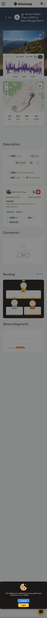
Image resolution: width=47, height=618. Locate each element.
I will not (23, 601)
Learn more (33, 595)
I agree (23, 605)
